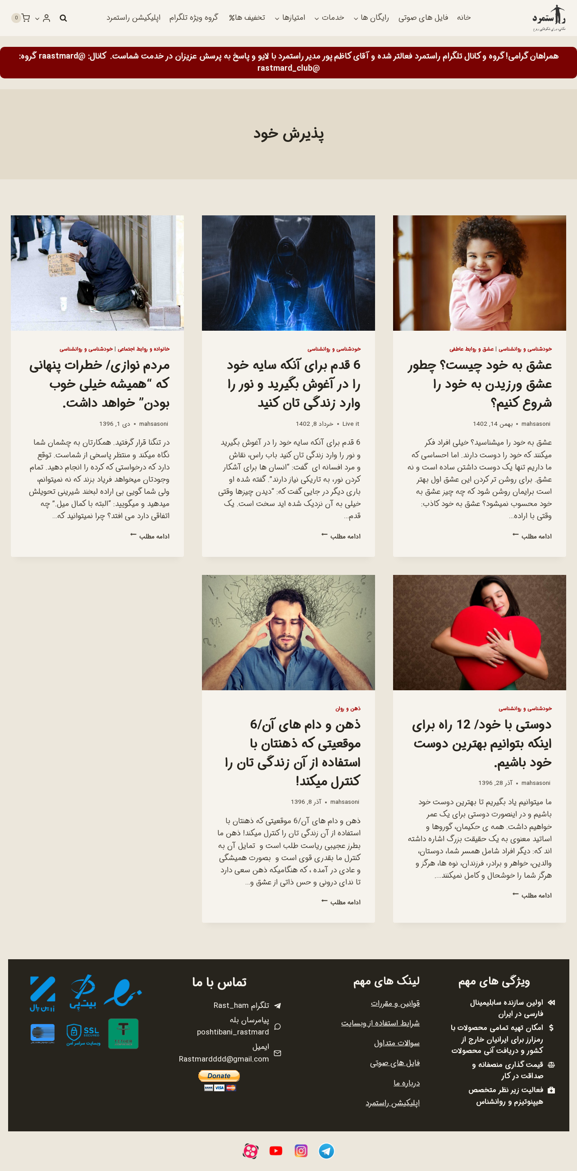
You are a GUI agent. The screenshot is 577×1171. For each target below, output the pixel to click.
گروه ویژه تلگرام (193, 18)
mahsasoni (536, 424)
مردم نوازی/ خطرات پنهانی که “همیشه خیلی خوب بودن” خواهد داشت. (99, 385)
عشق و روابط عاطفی (471, 349)
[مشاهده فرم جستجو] (63, 18)
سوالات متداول (397, 1043)
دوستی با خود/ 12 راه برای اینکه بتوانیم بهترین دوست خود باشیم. (482, 744)
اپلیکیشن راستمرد (133, 18)
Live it (351, 424)
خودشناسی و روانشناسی (525, 349)
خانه (464, 18)
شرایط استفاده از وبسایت (380, 1023)
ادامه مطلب (532, 537)
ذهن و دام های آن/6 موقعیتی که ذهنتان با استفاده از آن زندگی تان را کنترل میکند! (293, 753)
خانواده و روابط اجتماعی (143, 349)
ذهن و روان (348, 709)
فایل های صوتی (423, 18)
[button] (37, 18)
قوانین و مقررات (395, 1004)
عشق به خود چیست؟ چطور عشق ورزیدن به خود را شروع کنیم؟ (480, 385)
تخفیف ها (250, 18)
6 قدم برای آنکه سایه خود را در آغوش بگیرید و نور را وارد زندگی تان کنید (294, 385)
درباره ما (407, 1083)
